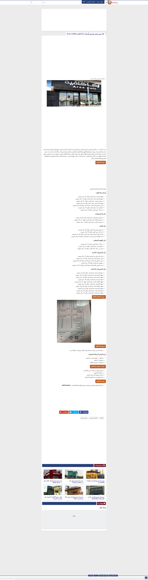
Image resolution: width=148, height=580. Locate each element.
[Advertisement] (74, 20)
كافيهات (101, 418)
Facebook (85, 412)
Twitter (75, 412)
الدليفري (70, 156)
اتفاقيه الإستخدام (103, 575)
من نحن (96, 575)
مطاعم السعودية (91, 1)
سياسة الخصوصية (113, 575)
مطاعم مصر (100, 1)
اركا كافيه (101, 149)
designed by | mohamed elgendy (7, 578)
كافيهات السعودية (93, 418)
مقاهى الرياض (84, 418)
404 (84, 1)
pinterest (65, 412)
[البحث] (31, 2)
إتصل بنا (90, 575)
